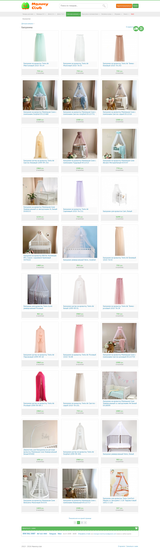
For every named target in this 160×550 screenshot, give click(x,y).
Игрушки (117, 14)
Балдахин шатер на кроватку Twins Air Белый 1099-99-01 (78, 307)
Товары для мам (27, 14)
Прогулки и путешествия (90, 14)
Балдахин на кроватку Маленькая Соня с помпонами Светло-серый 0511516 (119, 113)
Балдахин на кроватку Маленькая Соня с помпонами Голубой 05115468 (40, 113)
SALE (132, 14)
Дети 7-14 (60, 14)
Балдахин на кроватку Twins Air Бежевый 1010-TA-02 (119, 259)
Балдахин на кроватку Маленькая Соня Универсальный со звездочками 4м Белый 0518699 (120, 403)
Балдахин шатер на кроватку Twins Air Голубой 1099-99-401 (78, 453)
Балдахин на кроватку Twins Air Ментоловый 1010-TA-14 (36, 64)
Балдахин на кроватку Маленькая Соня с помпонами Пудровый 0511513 (79, 161)
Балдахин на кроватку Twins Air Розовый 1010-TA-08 (79, 356)
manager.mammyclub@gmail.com (104, 534)
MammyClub (26, 19)
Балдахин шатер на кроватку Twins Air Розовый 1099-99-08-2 (39, 404)
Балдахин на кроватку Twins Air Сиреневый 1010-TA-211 (75, 210)
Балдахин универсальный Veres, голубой (79, 260)
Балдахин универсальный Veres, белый (118, 454)
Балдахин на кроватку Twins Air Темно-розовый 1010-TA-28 (118, 307)
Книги (126, 14)
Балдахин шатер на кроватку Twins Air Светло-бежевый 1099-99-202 (39, 161)
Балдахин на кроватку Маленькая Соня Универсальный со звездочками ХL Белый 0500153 (40, 209)
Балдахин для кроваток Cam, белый (117, 211)
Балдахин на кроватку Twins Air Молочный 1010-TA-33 (75, 64)
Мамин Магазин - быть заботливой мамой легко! (36, 5)
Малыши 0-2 (41, 14)
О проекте (121, 546)
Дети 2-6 (51, 14)
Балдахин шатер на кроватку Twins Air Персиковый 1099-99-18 (39, 356)
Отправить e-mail (84, 534)
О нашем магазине (132, 27)
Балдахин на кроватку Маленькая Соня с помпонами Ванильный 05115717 (79, 501)
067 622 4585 (42, 534)
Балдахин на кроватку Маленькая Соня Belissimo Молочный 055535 (39, 501)
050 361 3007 (29, 533)
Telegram (52, 534)
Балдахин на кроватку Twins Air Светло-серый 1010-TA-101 (79, 404)
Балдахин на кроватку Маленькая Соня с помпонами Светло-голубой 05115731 (79, 113)
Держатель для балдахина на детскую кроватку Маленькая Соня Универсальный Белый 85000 (40, 452)
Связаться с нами (132, 546)
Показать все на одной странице (80, 518)
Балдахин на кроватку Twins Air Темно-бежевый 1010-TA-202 (118, 64)
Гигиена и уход (106, 14)
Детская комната (72, 14)
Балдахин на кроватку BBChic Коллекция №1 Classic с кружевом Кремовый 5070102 (40, 257)
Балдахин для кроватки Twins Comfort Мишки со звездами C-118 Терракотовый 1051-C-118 (119, 500)
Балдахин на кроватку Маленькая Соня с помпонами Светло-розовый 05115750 (119, 356)
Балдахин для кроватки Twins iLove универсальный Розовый (38, 307)
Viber (60, 534)
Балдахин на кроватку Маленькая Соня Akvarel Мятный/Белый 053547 (118, 161)
